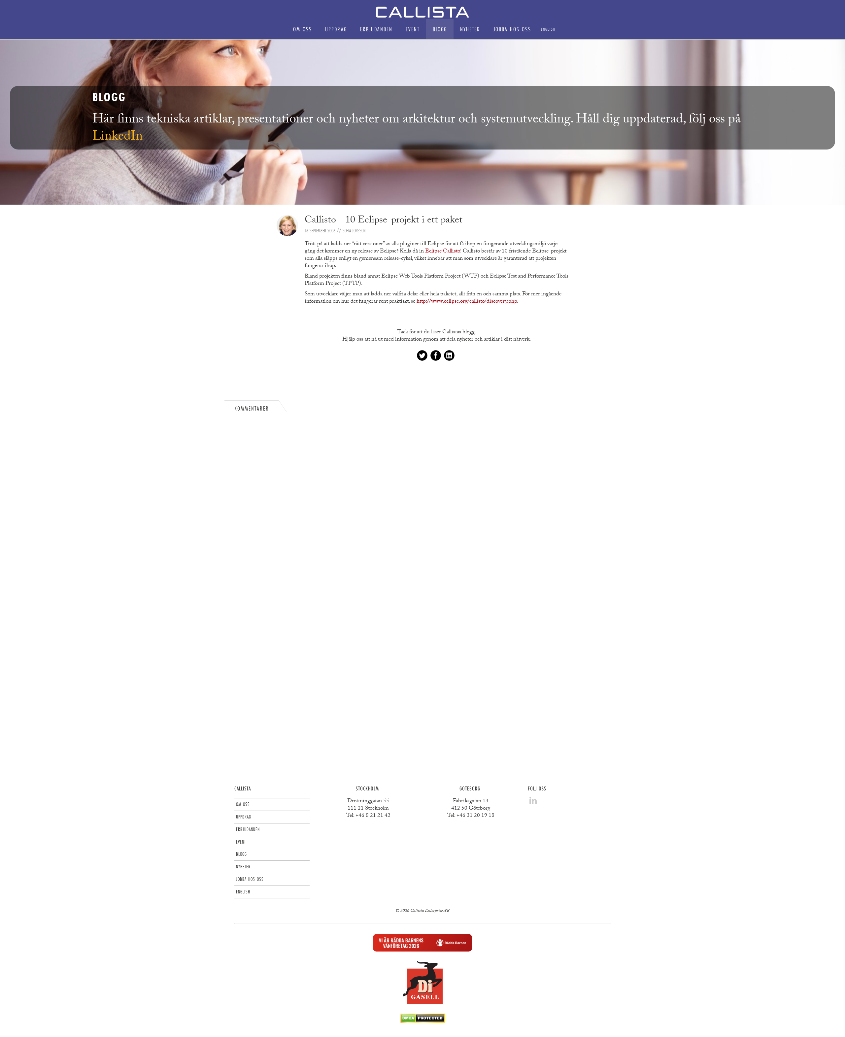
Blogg (440, 29)
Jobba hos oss (512, 29)
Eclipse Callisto (442, 251)
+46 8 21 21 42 (372, 816)
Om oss (302, 29)
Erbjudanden (376, 29)
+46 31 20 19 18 (475, 816)
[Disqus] (422, 504)
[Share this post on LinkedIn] (449, 355)
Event (413, 29)
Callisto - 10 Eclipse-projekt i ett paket (383, 221)
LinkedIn (117, 137)
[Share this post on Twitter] (422, 355)
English (548, 29)
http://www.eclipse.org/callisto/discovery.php (467, 302)
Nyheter (470, 29)
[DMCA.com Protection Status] (422, 1021)
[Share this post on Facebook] (435, 355)
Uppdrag (336, 29)
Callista (242, 788)
